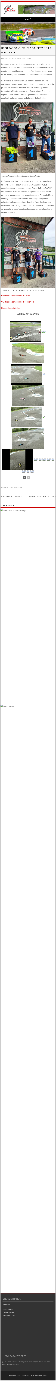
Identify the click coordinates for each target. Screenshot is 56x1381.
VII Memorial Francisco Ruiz (12, 496)
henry (29, 58)
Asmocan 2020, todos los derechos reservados (28, 1375)
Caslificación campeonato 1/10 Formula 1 (18, 301)
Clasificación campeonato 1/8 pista (15, 295)
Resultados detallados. (10, 308)
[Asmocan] (28, 9)
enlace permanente (16, 488)
